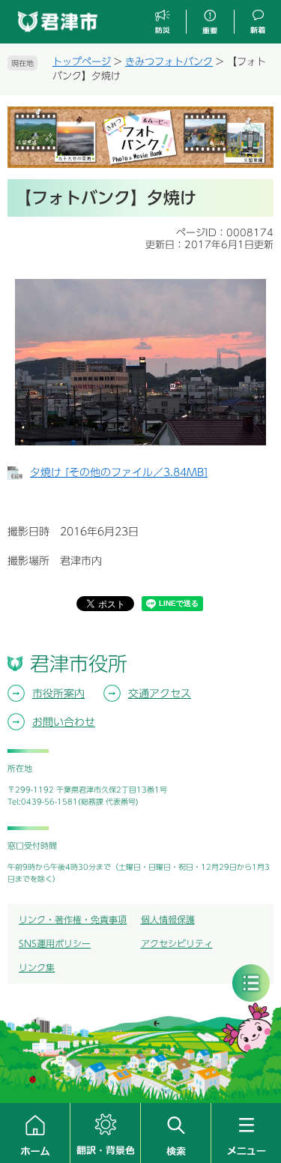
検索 (176, 1133)
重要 (210, 22)
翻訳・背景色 (105, 1133)
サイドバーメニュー (251, 983)
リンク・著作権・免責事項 (73, 919)
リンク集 (37, 967)
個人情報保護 (168, 919)
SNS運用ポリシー (55, 943)
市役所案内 (58, 693)
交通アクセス (159, 693)
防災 (163, 22)
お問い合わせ (63, 722)
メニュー (246, 1133)
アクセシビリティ (177, 943)
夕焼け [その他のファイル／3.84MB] (119, 472)
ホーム (35, 1133)
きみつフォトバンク (169, 62)
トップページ (81, 62)
